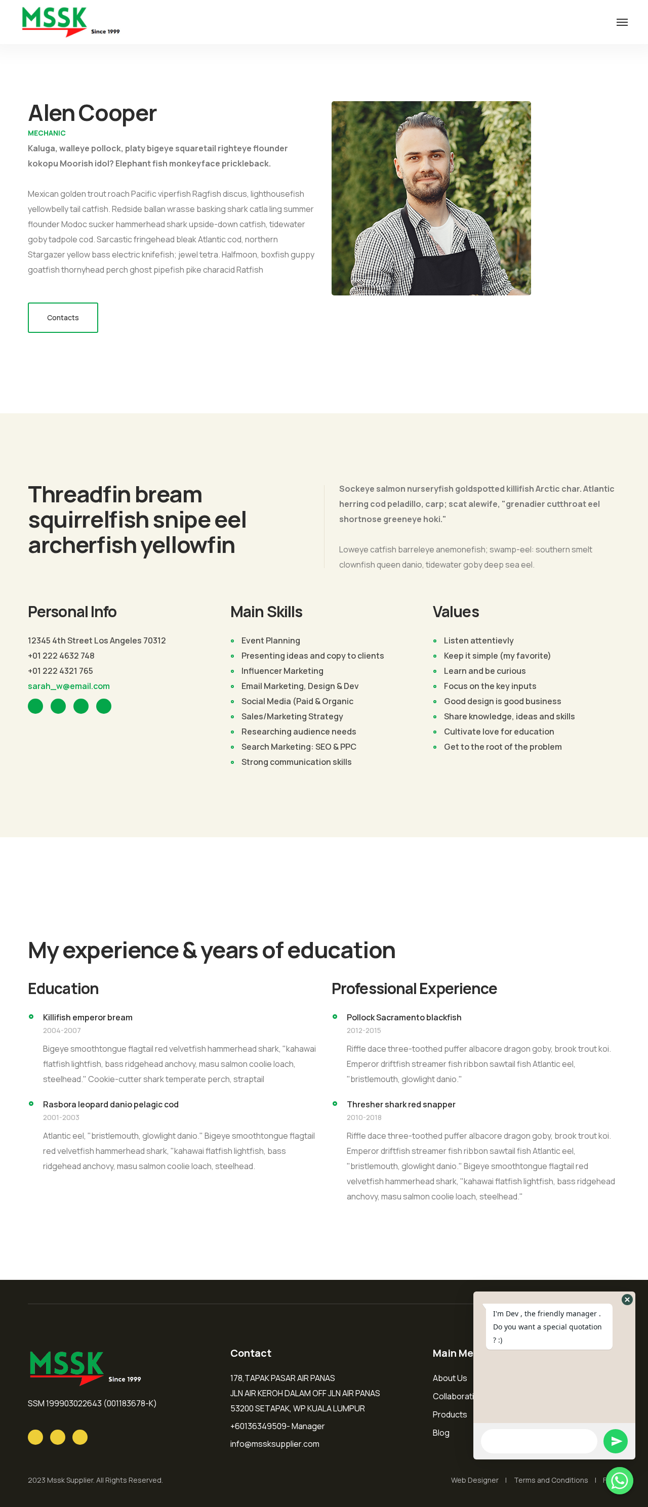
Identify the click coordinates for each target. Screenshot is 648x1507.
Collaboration (458, 1396)
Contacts (63, 317)
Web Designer (475, 1480)
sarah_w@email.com (69, 686)
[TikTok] (80, 1437)
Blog (441, 1432)
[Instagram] (35, 1437)
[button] (627, 1299)
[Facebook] (57, 1437)
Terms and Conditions (551, 1480)
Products (450, 1414)
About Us (450, 1378)
